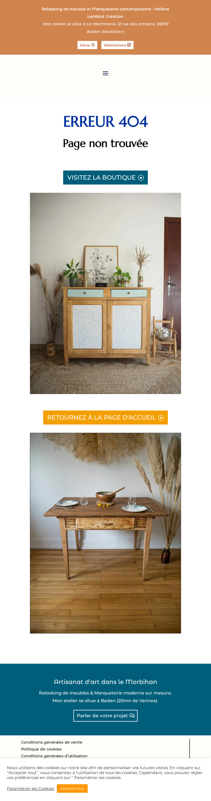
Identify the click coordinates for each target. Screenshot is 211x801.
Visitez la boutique (101, 177)
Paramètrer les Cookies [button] (30, 788)
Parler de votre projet (102, 715)
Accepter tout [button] (72, 788)
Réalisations (115, 45)
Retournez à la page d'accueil (101, 417)
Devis (85, 45)
